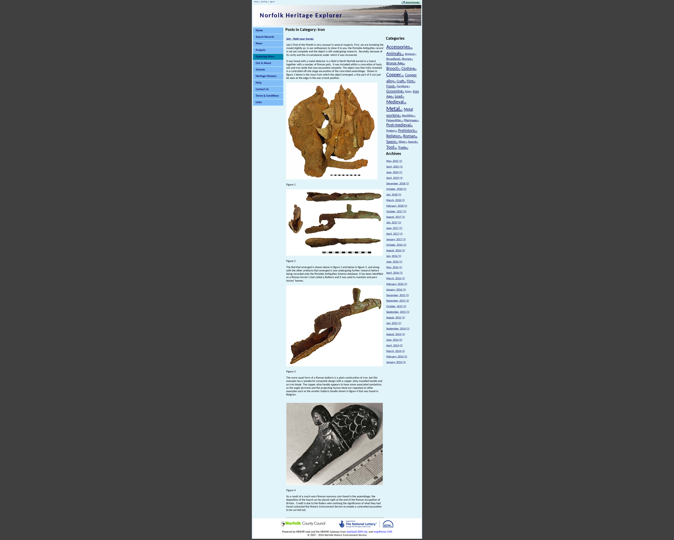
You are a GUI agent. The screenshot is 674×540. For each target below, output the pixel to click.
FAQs (259, 83)
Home (256, 2)
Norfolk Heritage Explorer (301, 16)
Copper (395, 74)
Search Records (265, 37)
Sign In (272, 2)
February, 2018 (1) (396, 206)
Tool (391, 147)
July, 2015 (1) (393, 323)
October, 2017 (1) (396, 211)
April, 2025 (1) (394, 166)
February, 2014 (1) (396, 356)
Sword (413, 142)
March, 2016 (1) (395, 278)
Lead (399, 97)
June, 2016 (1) (394, 262)
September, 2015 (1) (397, 312)
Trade (403, 147)
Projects (260, 50)
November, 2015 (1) (397, 301)
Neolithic (408, 115)
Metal (394, 109)
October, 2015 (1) (396, 306)
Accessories (399, 47)
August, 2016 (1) (395, 250)
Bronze (407, 59)
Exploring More (265, 56)
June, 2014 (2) (394, 340)
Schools (260, 69)
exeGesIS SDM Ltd (357, 532)
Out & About (263, 63)
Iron (408, 91)
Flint (411, 81)
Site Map (264, 2)
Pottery (392, 130)
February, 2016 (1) (396, 284)
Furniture (403, 86)
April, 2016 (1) (394, 273)
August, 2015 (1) (395, 317)
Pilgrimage (411, 120)
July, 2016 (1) (393, 256)
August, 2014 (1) (395, 334)
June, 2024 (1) (394, 172)
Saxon (392, 142)
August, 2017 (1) (395, 217)
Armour (411, 54)
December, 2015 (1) (397, 295)
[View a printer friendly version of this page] (411, 3)
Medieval (396, 102)
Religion (394, 136)
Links (259, 102)
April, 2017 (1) (394, 234)
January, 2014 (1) (396, 362)
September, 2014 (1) (397, 328)
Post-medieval (399, 125)
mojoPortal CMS (383, 532)
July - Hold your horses (299, 39)
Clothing (409, 69)
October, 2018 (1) (396, 189)
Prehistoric (407, 131)
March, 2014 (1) (395, 351)
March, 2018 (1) (395, 200)
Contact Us (262, 89)
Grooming (395, 91)
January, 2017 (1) (396, 239)
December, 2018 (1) (397, 183)
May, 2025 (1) (394, 161)
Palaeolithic (394, 120)
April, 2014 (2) (394, 345)
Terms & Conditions (267, 96)
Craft (401, 81)
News (259, 43)
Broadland (393, 59)
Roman (410, 136)
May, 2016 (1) (394, 267)
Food (391, 86)
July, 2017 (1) (393, 222)
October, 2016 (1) (396, 245)
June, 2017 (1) (394, 228)
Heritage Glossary (266, 76)
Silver (403, 142)
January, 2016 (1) (396, 289)
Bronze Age (395, 63)
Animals (395, 54)
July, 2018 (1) (393, 194)
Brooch (393, 69)
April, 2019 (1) (394, 178)
